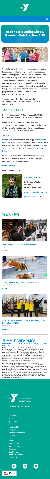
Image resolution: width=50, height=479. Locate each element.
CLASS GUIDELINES (9, 165)
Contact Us (13, 457)
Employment (14, 452)
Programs (13, 430)
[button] (47, 19)
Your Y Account (14, 443)
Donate (12, 435)
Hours (11, 418)
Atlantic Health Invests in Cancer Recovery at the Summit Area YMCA (23, 321)
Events (11, 424)
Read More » (6, 251)
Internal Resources (16, 454)
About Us (12, 449)
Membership (14, 427)
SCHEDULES (6, 135)
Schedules (13, 421)
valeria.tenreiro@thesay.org (35, 192)
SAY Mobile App (15, 446)
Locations (13, 415)
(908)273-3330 (30, 196)
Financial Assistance (17, 432)
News (11, 440)
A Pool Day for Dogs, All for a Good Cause (20, 282)
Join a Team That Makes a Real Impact (19, 244)
